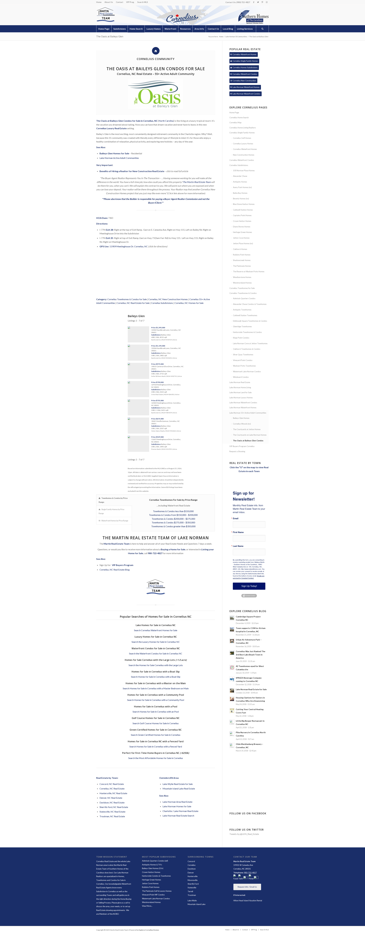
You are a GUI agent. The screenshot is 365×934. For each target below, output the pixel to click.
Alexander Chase (240, 176)
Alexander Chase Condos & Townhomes (249, 304)
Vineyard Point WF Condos (153, 895)
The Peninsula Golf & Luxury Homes (157, 891)
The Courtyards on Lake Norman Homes (249, 435)
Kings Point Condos (241, 338)
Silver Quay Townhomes (243, 354)
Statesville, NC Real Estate (112, 811)
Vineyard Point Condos (242, 360)
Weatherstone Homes (242, 277)
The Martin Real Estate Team (197, 182)
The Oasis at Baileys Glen (109, 36)
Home (99, 2)
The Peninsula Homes (242, 266)
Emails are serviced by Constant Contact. (248, 577)
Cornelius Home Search (239, 117)
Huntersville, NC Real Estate (113, 793)
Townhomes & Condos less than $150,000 (173, 511)
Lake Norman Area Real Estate (177, 801)
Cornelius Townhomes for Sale (242, 288)
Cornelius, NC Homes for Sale (189, 303)
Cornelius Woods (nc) (242, 424)
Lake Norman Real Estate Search (178, 815)
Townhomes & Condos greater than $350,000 (173, 526)
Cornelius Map (235, 122)
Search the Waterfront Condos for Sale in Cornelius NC (155, 653)
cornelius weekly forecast (249, 792)
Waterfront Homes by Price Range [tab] (114, 520)
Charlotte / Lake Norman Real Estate (180, 811)
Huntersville (192, 876)
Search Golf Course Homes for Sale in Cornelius (156, 723)
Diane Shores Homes (241, 226)
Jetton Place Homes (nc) (243, 243)
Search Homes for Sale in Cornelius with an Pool (156, 711)
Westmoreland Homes (242, 283)
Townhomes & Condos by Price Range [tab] (113, 500)
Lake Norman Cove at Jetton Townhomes (250, 343)
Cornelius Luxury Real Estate (111, 128)
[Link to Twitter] (258, 2)
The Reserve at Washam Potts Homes (248, 271)
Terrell (190, 891)
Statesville (192, 887)
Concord (191, 861)
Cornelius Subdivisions (162, 303)
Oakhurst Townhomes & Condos (246, 349)
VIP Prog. (130, 2)
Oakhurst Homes (240, 249)
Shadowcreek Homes (242, 260)
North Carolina (166, 120)
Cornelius (191, 865)
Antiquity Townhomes (242, 310)
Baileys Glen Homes (241, 418)
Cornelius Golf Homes (242, 138)
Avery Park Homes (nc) (242, 187)
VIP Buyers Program (122, 565)
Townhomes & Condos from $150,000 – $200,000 (173, 515)
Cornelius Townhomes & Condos (243, 293)
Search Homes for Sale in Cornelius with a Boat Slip (155, 676)
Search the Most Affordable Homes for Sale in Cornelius (155, 758)
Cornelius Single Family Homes (242, 132)
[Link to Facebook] (254, 2)
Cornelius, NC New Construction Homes (168, 299)
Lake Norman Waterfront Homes (242, 407)
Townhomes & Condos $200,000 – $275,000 (173, 518)
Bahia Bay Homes (240, 193)
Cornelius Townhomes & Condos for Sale (127, 299)
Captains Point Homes (242, 215)
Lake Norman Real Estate (239, 382)
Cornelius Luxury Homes (243, 143)
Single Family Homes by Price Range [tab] (111, 511)
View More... (147, 906)
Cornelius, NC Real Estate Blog (115, 569)
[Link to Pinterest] (262, 2)
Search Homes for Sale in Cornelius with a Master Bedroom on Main (156, 688)
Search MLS (142, 2)
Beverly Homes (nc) (241, 198)
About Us (109, 2)
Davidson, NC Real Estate (112, 802)
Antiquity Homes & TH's (152, 864)
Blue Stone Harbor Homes (244, 204)
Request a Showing (237, 451)
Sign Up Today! (249, 586)
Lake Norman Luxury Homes (241, 397)
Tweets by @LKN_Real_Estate (244, 834)
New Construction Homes (243, 155)
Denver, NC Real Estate (111, 797)
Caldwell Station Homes (243, 210)
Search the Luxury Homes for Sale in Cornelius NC (156, 641)
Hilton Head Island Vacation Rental (247, 900)
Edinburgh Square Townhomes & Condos (250, 321)
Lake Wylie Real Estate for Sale (178, 784)
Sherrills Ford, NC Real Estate (114, 807)
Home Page (234, 112)
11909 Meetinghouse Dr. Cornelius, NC (129, 246)
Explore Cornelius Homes (149, 930)
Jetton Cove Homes (241, 238)
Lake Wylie (192, 900)
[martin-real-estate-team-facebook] (235, 877)
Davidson (192, 869)
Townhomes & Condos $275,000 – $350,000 (173, 522)
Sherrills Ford (193, 884)
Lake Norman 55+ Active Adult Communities (247, 413)
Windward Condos (241, 377)
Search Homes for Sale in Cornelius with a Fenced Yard (155, 746)
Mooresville (192, 880)
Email (235, 518)
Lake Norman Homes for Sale (177, 806)
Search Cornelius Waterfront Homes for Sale (155, 630)
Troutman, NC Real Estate (112, 816)
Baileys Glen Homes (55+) (152, 868)
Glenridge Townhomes (242, 326)
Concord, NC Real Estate (112, 784)
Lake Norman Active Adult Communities (119, 158)
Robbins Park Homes (241, 255)
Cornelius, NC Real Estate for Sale (133, 303)
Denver (191, 872)
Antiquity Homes (240, 182)
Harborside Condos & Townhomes (156, 876)
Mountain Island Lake (196, 904)
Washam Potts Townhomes (244, 366)
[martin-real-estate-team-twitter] (240, 877)
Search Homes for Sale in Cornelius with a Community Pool (155, 700)
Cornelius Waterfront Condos (241, 160)
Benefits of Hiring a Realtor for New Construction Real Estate (132, 171)
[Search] (262, 28)
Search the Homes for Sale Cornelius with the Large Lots (156, 665)
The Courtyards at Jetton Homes (246, 429)
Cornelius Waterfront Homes (245, 149)
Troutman (192, 895)
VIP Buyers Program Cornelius (242, 446)
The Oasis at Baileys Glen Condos (248, 440)
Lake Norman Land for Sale (240, 392)
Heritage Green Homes (242, 232)
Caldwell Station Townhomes (245, 315)
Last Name (238, 546)
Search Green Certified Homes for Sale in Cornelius (155, 734)
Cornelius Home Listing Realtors (242, 127)
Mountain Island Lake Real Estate (179, 788)
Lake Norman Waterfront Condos (243, 402)
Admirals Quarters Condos (244, 298)
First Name (238, 532)
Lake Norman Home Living (240, 387)
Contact (119, 2)
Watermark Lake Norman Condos (247, 371)
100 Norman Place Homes (244, 170)
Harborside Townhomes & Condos (247, 332)
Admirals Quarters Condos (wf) (155, 861)
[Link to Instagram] (266, 2)
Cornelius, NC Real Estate (112, 788)
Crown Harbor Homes (242, 221)
